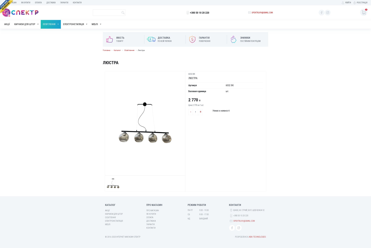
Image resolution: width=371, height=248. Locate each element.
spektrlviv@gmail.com (262, 12)
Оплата (38, 2)
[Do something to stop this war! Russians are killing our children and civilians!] (6, 6)
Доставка (51, 2)
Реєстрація (362, 2)
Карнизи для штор (24, 24)
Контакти (77, 2)
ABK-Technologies (257, 237)
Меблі (95, 24)
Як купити (25, 2)
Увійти (348, 2)
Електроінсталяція (73, 24)
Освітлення (49, 24)
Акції (7, 24)
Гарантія (64, 2)
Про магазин (152, 210)
